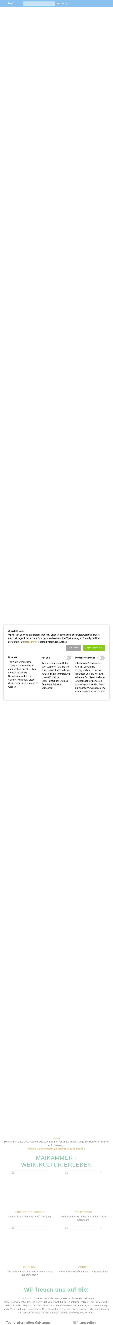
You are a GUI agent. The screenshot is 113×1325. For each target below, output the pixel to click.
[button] (73, 648)
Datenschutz (29, 641)
